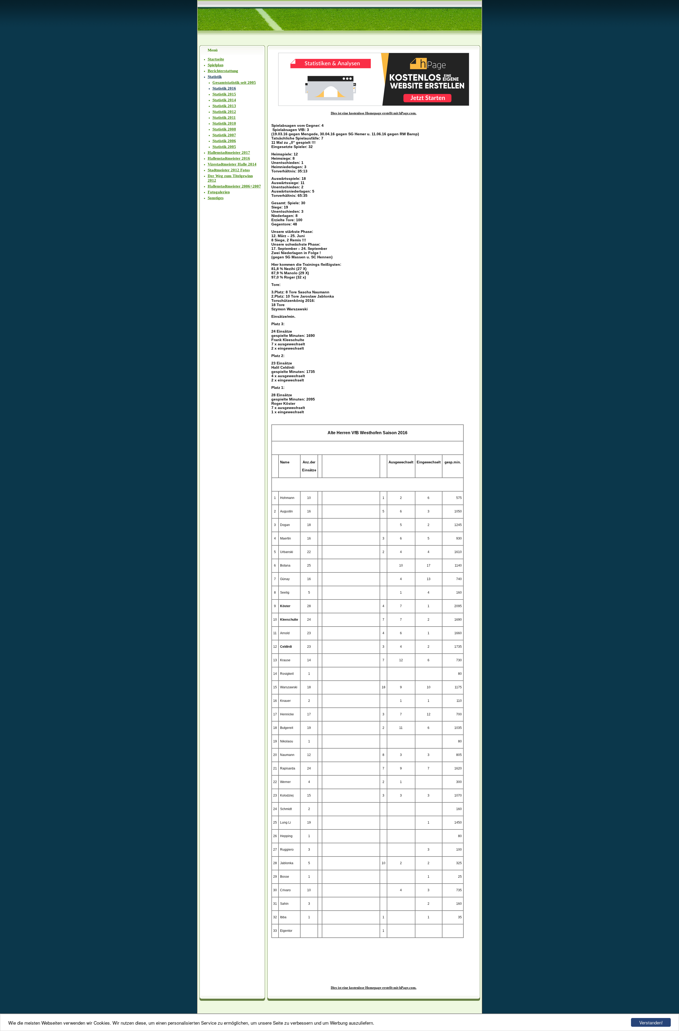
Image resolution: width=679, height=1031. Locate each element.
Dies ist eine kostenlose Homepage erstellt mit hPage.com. (373, 113)
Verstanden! (651, 1022)
